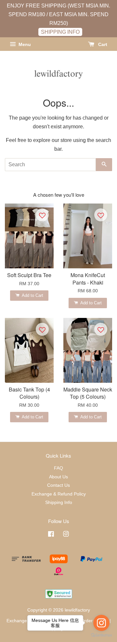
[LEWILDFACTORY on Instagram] (66, 535)
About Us (58, 476)
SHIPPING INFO (60, 32)
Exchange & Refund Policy (59, 494)
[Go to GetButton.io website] (101, 635)
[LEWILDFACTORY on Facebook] (51, 535)
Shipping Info (58, 502)
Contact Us (58, 485)
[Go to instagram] (101, 623)
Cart (102, 44)
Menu (24, 44)
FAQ (58, 468)
